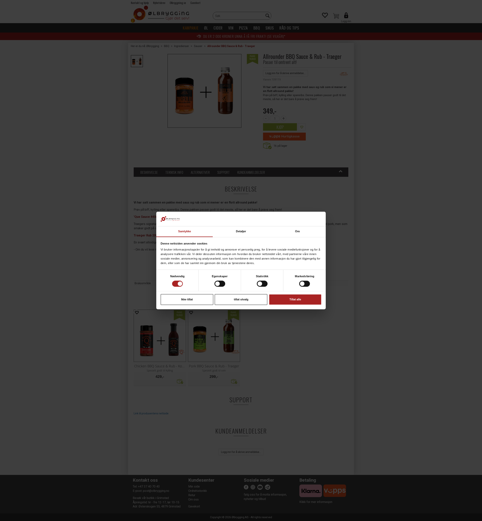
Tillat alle (295, 299)
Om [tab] (297, 231)
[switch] (219, 284)
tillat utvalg (241, 299)
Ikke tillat (187, 299)
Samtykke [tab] (184, 231)
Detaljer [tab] (241, 231)
